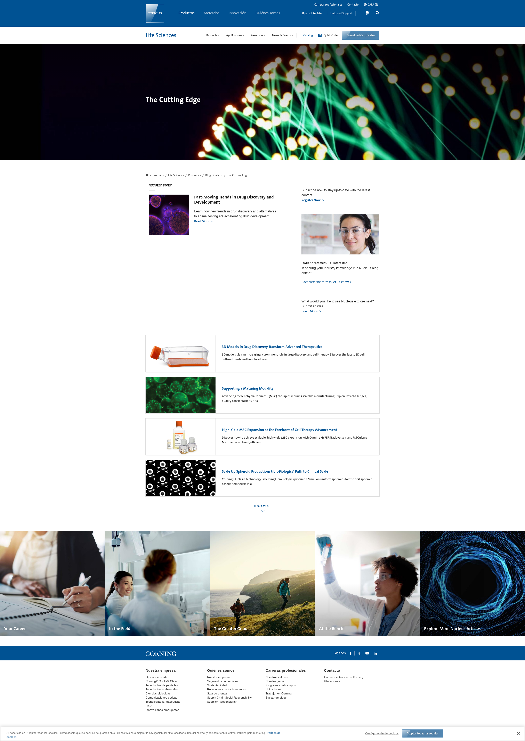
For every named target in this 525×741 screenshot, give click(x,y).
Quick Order (331, 35)
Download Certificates (361, 35)
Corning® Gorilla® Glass (161, 681)
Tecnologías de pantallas (162, 685)
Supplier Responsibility (221, 701)
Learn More (309, 311)
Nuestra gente (275, 681)
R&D (149, 705)
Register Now (311, 200)
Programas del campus (281, 685)
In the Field (119, 629)
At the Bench (331, 629)
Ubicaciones (273, 689)
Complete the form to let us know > (326, 282)
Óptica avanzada (157, 677)
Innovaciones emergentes (162, 709)
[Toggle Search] (377, 13)
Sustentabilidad (217, 685)
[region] (262, 734)
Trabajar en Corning (279, 693)
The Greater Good (231, 629)
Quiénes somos (268, 12)
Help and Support (341, 13)
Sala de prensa (217, 693)
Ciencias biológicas (158, 693)
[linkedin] (375, 653)
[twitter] (359, 653)
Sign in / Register (312, 13)
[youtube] (367, 653)
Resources (194, 175)
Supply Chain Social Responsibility (229, 697)
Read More (201, 221)
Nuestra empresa (161, 670)
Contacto (353, 4)
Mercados (211, 12)
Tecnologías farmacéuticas (163, 701)
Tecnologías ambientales (162, 689)
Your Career (15, 629)
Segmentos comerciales (222, 681)
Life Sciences (161, 35)
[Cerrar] (518, 733)
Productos (186, 12)
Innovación (237, 12)
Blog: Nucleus (214, 175)
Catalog (308, 35)
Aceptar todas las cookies (423, 733)
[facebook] (351, 653)
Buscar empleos (276, 697)
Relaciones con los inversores (226, 689)
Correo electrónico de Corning (343, 677)
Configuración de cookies (381, 733)
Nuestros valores (277, 677)
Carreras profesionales (328, 4)
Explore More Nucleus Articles (452, 629)
